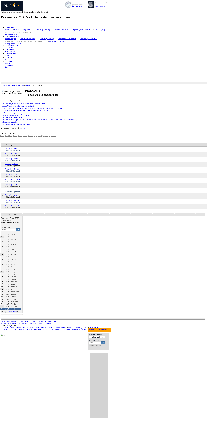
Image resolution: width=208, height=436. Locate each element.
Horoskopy (5, 327)
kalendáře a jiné (12, 38)
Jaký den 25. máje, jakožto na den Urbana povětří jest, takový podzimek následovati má (32, 108)
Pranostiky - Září (10, 190)
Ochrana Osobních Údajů (26, 321)
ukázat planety (77, 6)
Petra (13, 274)
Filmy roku (58, 329)
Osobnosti (41, 329)
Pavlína (13, 309)
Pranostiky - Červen (12, 174)
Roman (13, 254)
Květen (23, 128)
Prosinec (53, 136)
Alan (12, 267)
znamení (8, 58)
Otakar (13, 299)
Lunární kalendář (11, 34)
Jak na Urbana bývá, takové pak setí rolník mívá (18, 106)
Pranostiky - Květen (12, 169)
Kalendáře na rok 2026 (57, 41)
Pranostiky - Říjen (11, 195)
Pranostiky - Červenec (12, 179)
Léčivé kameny (6, 329)
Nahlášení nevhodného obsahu (46, 321)
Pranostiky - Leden (11, 148)
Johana (13, 284)
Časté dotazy (5, 321)
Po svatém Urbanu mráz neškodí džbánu (16, 124)
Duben (15, 136)
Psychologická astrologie (81, 30)
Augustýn (14, 302)
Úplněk (83, 329)
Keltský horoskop (33, 327)
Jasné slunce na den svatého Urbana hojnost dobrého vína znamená (25, 110)
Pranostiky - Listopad (12, 200)
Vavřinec (14, 257)
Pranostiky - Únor (11, 153)
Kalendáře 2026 (94, 327)
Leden (2, 136)
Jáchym (14, 272)
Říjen (43, 136)
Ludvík (13, 279)
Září (39, 136)
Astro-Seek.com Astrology (34, 323)
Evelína (14, 304)
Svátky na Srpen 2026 (9, 215)
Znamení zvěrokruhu (27, 39)
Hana (13, 269)
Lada (13, 249)
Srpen (35, 136)
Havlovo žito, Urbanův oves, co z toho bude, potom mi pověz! (23, 104)
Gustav (13, 237)
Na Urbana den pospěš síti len (12, 117)
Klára (13, 262)
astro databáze (12, 46)
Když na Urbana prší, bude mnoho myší (16, 113)
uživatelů (8, 62)
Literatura (20, 323)
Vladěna (14, 307)
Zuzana (13, 259)
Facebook (48, 323)
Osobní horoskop (46, 327)
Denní (70, 327)
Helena (13, 277)
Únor (6, 136)
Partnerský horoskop (43, 30)
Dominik (14, 242)
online (9, 28)
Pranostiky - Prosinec (12, 205)
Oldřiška (14, 247)
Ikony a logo (12, 323)
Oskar (13, 234)
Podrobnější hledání (95, 345)
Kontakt (3, 323)
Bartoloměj (15, 292)
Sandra (13, 289)
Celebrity (49, 329)
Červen (25, 136)
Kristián (14, 244)
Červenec (30, 136)
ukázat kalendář (100, 6)
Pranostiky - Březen (11, 159)
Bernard (14, 282)
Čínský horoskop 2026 (13, 44)
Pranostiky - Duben (11, 164)
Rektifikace (33, 329)
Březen (10, 136)
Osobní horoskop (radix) (22, 30)
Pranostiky (29, 85)
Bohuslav (14, 287)
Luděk (13, 297)
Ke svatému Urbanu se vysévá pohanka (16, 115)
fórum (9, 66)
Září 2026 (13, 311)
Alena (13, 264)
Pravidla (13, 321)
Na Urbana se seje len (9, 122)
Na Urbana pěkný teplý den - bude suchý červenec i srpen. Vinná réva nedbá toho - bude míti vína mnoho (38, 120)
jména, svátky (10, 50)
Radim (13, 294)
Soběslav (14, 252)
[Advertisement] (104, 75)
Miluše (13, 239)
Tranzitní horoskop (61, 30)
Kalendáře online (18, 85)
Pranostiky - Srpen (11, 185)
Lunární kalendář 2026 (20, 329)
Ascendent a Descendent (67, 39)
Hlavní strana (5, 85)
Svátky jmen (75, 329)
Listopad (47, 136)
